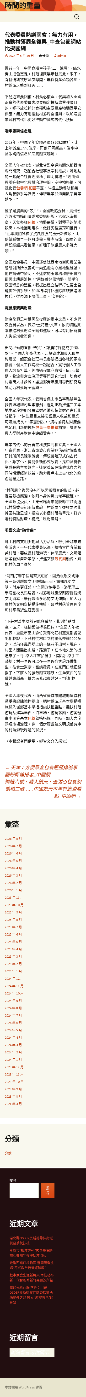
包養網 (60, 558)
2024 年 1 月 (13, 1059)
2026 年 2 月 (13, 883)
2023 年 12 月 (14, 1067)
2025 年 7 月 (13, 927)
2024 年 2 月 (13, 1052)
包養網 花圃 (26, 188)
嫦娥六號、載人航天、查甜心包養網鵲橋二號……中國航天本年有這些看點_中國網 (43, 789)
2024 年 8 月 (13, 1008)
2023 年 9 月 (13, 1089)
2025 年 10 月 (14, 905)
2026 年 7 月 (13, 846)
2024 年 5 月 (13, 1030)
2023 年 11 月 (14, 1074)
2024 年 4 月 (13, 1037)
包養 (31, 222)
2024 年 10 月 (14, 993)
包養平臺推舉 (46, 427)
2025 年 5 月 (13, 942)
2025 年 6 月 (13, 934)
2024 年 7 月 (13, 1015)
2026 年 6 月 (13, 853)
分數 (8, 1153)
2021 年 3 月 (13, 1104)
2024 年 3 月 (13, 1045)
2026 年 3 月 (13, 875)
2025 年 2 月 (13, 964)
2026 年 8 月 (13, 838)
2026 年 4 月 (13, 868)
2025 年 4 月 (13, 949)
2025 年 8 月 (13, 919)
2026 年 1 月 (13, 890)
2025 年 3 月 (13, 956)
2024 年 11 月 (14, 986)
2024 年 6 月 (13, 1023)
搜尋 (13, 1180)
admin (61, 55)
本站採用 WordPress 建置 (23, 1387)
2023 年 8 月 (13, 1096)
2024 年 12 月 (14, 978)
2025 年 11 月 (14, 897)
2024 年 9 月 (13, 1001)
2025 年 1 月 (13, 971)
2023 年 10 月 (14, 1082)
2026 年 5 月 (13, 861)
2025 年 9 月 (13, 912)
